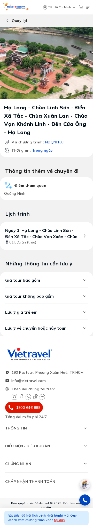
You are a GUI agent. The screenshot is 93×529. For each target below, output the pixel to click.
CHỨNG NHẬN (18, 463)
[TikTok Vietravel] (35, 397)
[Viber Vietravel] (28, 397)
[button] (46, 518)
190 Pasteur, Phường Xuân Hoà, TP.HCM (47, 372)
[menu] (88, 7)
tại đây (59, 520)
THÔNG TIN (16, 428)
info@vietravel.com (28, 380)
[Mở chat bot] (84, 484)
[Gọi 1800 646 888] (84, 500)
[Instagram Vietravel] (14, 397)
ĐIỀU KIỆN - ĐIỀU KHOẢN (27, 446)
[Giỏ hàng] (81, 7)
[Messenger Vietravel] (42, 397)
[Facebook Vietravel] (21, 397)
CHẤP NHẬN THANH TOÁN (30, 481)
